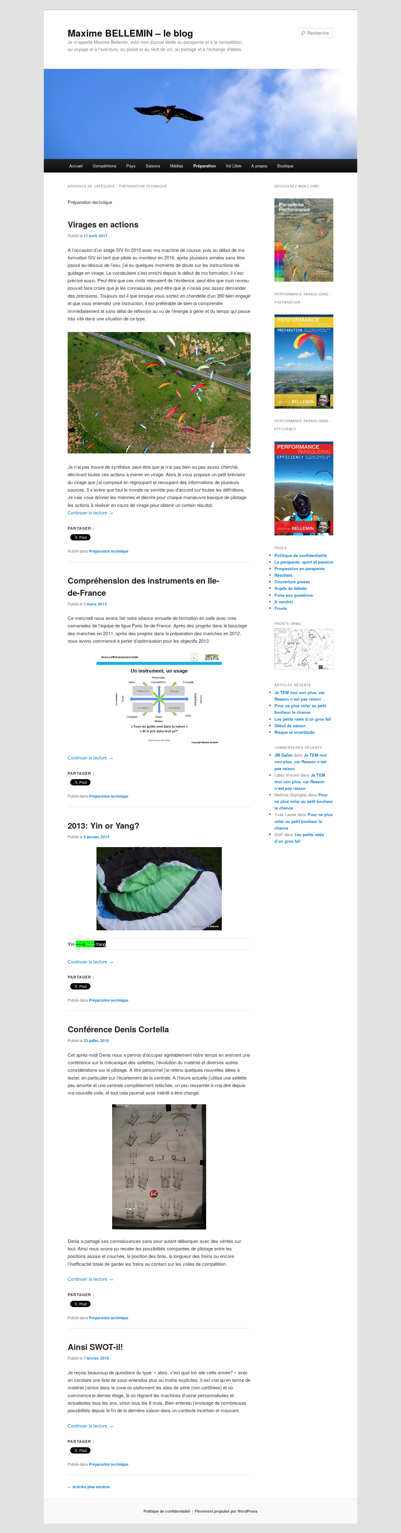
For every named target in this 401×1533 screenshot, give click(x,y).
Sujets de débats (290, 588)
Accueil (76, 166)
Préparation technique (108, 551)
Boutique (285, 166)
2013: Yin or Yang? (103, 825)
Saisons (153, 166)
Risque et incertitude (294, 732)
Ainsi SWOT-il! (95, 1346)
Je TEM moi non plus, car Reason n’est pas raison (300, 761)
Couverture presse (292, 582)
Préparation (204, 166)
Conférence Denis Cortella (118, 1029)
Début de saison (290, 725)
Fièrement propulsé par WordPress (226, 1511)
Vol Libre (233, 166)
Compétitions (105, 166)
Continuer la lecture (90, 512)
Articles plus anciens (89, 1487)
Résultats (283, 575)
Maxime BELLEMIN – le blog (130, 32)
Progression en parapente (299, 568)
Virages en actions (103, 224)
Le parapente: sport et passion (303, 562)
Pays (131, 166)
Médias (176, 166)
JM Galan (283, 755)
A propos (259, 166)
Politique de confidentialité (300, 555)
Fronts (280, 608)
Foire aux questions (293, 595)
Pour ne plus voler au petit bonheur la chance (303, 801)
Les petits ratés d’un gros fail (302, 719)
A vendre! (283, 602)
